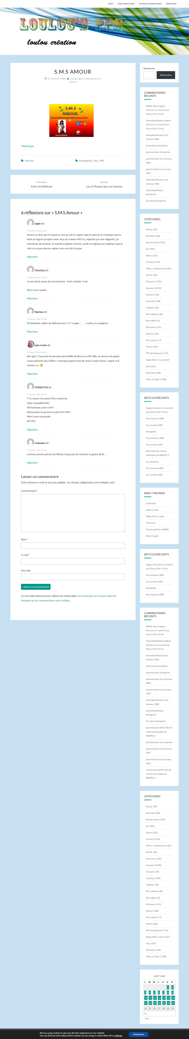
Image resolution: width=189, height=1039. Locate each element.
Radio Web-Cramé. (126, 3)
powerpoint (85, 160)
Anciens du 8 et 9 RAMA (157, 529)
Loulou (74, 78)
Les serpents (152, 461)
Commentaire (29, 490)
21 (164, 1003)
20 (159, 1003)
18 (150, 1003)
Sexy (148, 366)
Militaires (150, 327)
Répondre (32, 256)
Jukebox (150, 307)
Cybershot (151, 503)
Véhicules (150, 372)
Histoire (150, 281)
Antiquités (162, 145)
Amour (149, 229)
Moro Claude (152, 535)
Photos (149, 346)
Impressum (171, 3)
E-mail (25, 555)
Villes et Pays (152, 379)
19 (155, 1003)
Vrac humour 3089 (155, 418)
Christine (150, 522)
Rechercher (149, 68)
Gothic (149, 274)
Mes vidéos (151, 320)
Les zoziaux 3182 (154, 474)
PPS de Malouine (154, 353)
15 (168, 997)
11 (150, 997)
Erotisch (150, 261)
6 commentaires (91, 78)
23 (173, 1003)
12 (155, 997)
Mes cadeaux (152, 314)
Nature (149, 333)
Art (147, 248)
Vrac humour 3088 (155, 438)
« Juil (146, 1018)
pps (96, 160)
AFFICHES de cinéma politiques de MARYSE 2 (159, 731)
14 (164, 997)
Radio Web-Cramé (155, 359)
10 (146, 997)
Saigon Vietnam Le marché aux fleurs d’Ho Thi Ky (157, 109)
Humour (29, 160)
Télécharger (27, 146)
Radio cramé (152, 509)
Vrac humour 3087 (155, 468)
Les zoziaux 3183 (154, 444)
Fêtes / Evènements (156, 268)
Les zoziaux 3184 (154, 425)
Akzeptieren (138, 1034)
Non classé (151, 340)
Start (110, 3)
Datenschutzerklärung (150, 3)
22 (168, 1003)
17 (146, 1003)
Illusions (150, 294)
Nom (24, 539)
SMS (101, 160)
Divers (149, 255)
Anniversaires (152, 242)
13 (159, 997)
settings (118, 1035)
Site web (25, 570)
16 (173, 997)
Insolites (150, 301)
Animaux (150, 235)
